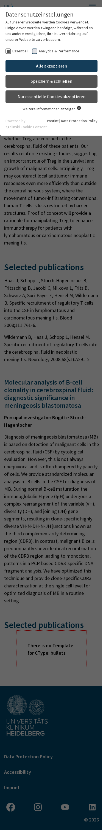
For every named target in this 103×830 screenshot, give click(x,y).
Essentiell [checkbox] (20, 51)
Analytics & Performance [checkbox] (59, 51)
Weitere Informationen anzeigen (49, 108)
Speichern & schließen (51, 81)
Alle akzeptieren (51, 66)
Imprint (53, 120)
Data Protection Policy (79, 120)
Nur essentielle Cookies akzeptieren (51, 96)
